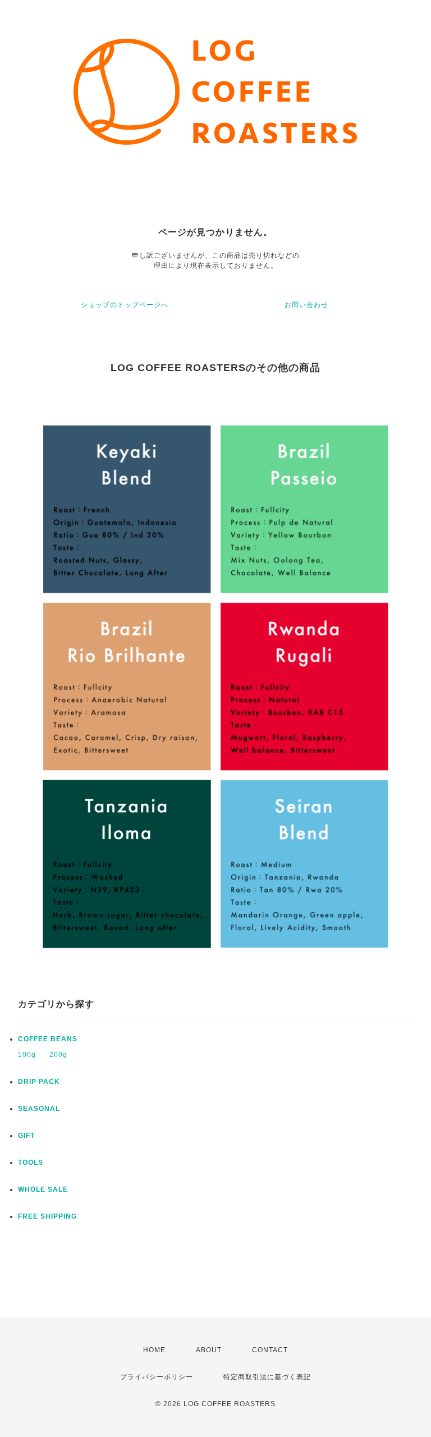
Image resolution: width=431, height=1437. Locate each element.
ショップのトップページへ (124, 305)
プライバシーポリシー (156, 1377)
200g (58, 1055)
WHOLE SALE (43, 1189)
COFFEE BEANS (47, 1039)
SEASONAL (39, 1109)
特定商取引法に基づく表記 (267, 1377)
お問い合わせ (306, 305)
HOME (154, 1350)
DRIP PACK (39, 1082)
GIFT (26, 1135)
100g (27, 1055)
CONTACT (270, 1350)
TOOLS (30, 1162)
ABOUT (209, 1350)
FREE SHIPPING (47, 1216)
